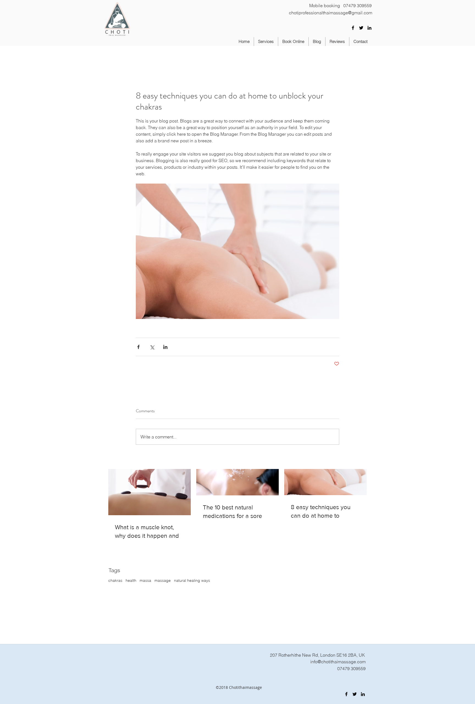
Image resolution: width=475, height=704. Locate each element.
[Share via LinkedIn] (165, 347)
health (131, 580)
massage (162, 580)
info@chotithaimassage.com (338, 661)
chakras (115, 580)
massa (145, 580)
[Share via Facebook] (138, 347)
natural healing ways (192, 580)
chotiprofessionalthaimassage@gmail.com (330, 12)
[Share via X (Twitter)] (151, 347)
